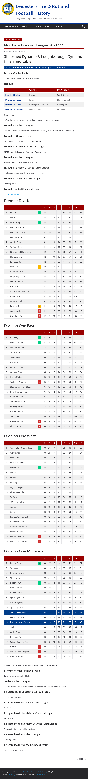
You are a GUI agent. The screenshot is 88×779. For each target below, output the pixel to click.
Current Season (11, 26)
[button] (29, 26)
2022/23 (80, 759)
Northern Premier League (13, 40)
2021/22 (23, 51)
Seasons (48, 26)
